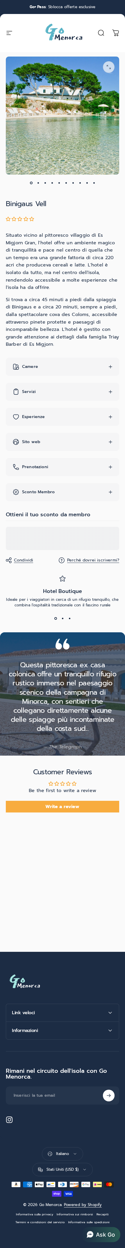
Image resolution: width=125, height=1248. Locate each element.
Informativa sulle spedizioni (89, 1222)
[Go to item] (31, 182)
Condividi (23, 560)
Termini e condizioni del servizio (40, 1222)
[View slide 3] (69, 618)
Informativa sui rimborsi (75, 1214)
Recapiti (103, 1214)
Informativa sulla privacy (34, 1214)
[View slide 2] (62, 618)
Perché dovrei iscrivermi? (93, 560)
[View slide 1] (55, 618)
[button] (20, 219)
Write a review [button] (62, 806)
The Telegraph (65, 746)
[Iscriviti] (109, 1095)
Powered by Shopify (83, 1204)
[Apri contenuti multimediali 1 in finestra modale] (109, 67)
